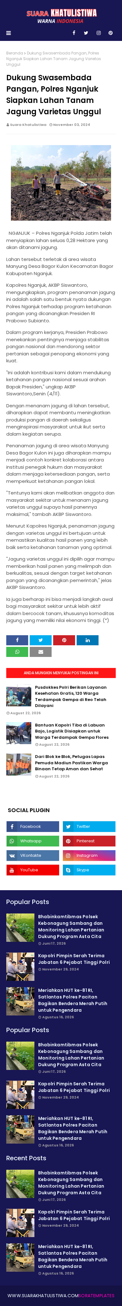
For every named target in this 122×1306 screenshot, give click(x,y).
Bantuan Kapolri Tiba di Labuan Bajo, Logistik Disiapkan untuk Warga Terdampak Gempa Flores (72, 731)
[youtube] (32, 870)
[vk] (32, 855)
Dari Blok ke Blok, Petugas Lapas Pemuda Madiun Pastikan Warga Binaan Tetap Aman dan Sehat (71, 763)
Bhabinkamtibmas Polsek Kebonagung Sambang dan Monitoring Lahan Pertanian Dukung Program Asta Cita (71, 926)
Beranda (14, 53)
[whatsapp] (32, 841)
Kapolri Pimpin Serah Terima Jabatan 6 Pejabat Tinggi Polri (74, 959)
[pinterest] (110, 33)
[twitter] (86, 33)
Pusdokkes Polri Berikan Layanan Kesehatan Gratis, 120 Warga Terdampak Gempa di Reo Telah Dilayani (71, 696)
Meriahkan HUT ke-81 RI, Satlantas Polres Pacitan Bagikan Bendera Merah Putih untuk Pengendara (72, 1000)
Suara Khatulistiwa (28, 124)
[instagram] (98, 33)
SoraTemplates (96, 1295)
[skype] (89, 870)
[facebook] (74, 33)
